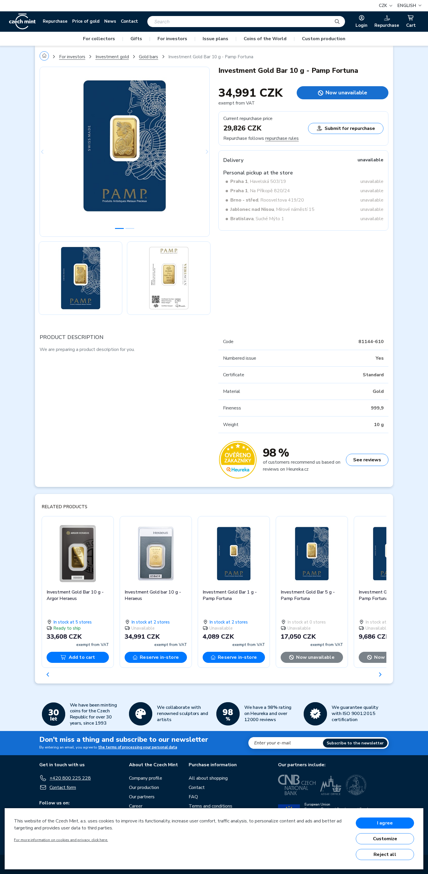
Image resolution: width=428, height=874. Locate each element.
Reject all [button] (385, 854)
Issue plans (215, 39)
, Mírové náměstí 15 (272, 209)
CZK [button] (383, 5)
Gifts (136, 39)
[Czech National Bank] (297, 785)
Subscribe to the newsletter (355, 743)
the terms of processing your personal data (137, 747)
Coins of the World (265, 39)
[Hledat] (337, 21)
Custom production (323, 39)
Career (135, 806)
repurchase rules (282, 138)
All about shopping (208, 778)
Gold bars (148, 57)
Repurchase (55, 21)
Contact (129, 21)
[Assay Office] (330, 785)
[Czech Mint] (22, 21)
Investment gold (112, 57)
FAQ (193, 797)
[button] (408, 5)
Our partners (142, 797)
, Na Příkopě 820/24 (260, 191)
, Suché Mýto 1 (257, 219)
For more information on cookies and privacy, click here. (61, 840)
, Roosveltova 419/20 (267, 200)
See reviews (367, 460)
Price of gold (86, 21)
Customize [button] (385, 839)
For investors (172, 39)
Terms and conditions (210, 806)
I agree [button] (385, 823)
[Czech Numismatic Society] (356, 785)
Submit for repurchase (350, 128)
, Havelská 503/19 (258, 181)
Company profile (145, 778)
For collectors (99, 39)
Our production (144, 787)
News (110, 21)
